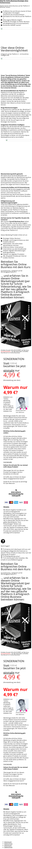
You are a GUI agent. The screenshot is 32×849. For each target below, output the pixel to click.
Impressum (8, 842)
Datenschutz (8, 844)
